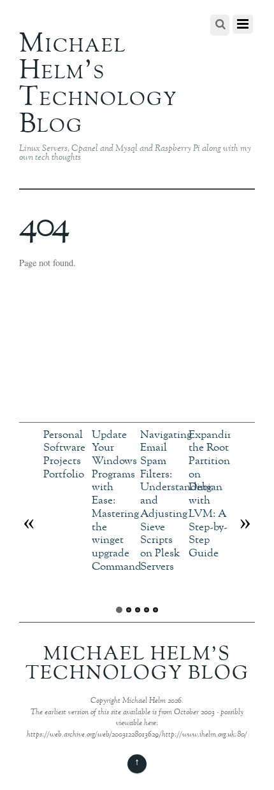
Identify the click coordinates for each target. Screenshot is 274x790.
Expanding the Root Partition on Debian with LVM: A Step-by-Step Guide (214, 494)
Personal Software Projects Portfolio (64, 455)
